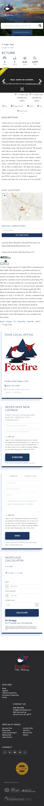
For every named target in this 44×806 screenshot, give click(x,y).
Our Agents (17, 392)
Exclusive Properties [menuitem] (10, 695)
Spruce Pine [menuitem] (7, 728)
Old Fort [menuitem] (26, 730)
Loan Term (9, 567)
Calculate (22, 613)
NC (14, 321)
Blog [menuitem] (4, 688)
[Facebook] (5, 752)
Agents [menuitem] (5, 691)
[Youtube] (15, 752)
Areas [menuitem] (4, 697)
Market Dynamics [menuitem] (9, 693)
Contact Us (8, 392)
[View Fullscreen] (4, 204)
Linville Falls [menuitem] (28, 728)
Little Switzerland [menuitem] (9, 733)
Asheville (30, 321)
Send (17, 536)
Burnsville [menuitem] (6, 730)
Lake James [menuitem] (7, 737)
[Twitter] (20, 752)
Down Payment (10, 591)
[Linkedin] (10, 752)
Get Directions (22, 235)
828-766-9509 (13, 386)
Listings (9, 321)
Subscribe (17, 457)
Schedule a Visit (30, 476)
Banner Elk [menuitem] (27, 733)
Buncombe (21, 321)
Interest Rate (10, 600)
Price (7, 582)
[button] (40, 26)
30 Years (11, 573)
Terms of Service (15, 545)
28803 (38, 321)
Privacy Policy (30, 449)
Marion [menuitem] (26, 735)
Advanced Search (23, 32)
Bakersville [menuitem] (6, 735)
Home (2, 321)
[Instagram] (25, 752)
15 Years (19, 573)
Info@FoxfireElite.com (22, 710)
